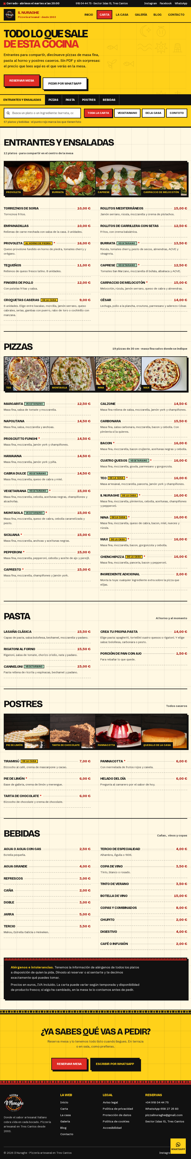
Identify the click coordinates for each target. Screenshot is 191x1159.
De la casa (153, 113)
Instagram (150, 3)
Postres (89, 100)
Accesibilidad (112, 1128)
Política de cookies (116, 1121)
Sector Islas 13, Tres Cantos (110, 3)
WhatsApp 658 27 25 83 (162, 1108)
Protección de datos (117, 1115)
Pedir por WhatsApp (64, 83)
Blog (158, 14)
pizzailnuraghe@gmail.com (164, 1115)
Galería (141, 14)
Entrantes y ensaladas (22, 100)
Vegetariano (127, 113)
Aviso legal (110, 1102)
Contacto (176, 14)
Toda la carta (98, 113)
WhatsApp (181, 3)
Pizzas (53, 100)
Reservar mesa (21, 80)
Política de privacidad (118, 1108)
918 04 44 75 (84, 3)
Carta (104, 14)
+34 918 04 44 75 (157, 1102)
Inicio (88, 14)
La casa (122, 14)
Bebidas (109, 100)
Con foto (177, 113)
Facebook (166, 3)
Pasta (70, 100)
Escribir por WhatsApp (115, 1064)
